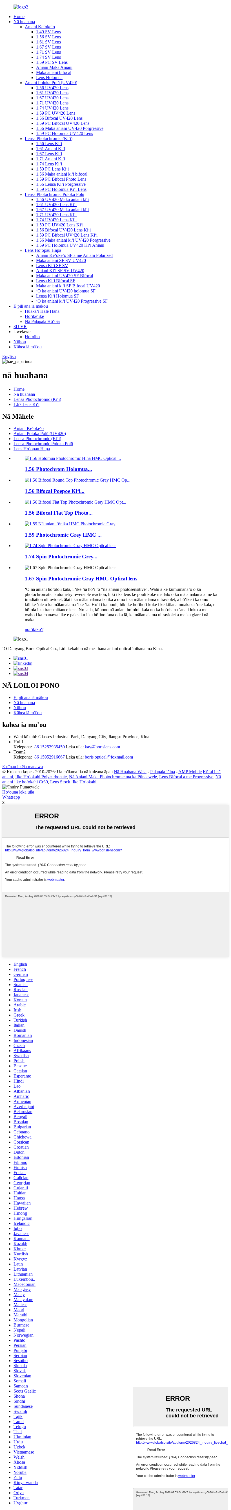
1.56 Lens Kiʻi (49, 143)
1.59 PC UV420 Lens (55, 113)
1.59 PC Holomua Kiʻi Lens (61, 189)
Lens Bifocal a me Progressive (186, 776)
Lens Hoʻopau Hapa (43, 250)
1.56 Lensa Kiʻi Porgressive (61, 184)
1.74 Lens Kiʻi (49, 163)
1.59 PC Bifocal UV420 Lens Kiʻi (66, 235)
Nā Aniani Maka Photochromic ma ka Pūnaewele (113, 776)
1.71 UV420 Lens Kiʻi (56, 214)
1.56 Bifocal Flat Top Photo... (59, 513)
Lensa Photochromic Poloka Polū (54, 194)
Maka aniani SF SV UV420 (61, 260)
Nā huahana (24, 21)
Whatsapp (11, 797)
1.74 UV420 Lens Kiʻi (56, 219)
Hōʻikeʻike (34, 316)
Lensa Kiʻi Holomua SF (57, 296)
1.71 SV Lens (48, 52)
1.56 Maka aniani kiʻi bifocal (61, 174)
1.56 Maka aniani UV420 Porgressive (69, 128)
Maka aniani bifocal (53, 72)
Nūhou (20, 341)
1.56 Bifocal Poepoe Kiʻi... (55, 491)
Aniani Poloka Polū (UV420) (51, 82)
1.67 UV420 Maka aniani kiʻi (62, 209)
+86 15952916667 (48, 757)
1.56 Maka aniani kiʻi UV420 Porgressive (73, 240)
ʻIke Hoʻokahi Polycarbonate (41, 776)
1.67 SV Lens (48, 47)
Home (19, 16)
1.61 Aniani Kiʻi (50, 148)
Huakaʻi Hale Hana (42, 311)
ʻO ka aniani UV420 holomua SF (65, 291)
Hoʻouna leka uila (18, 792)
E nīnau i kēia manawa (22, 766)
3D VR (20, 326)
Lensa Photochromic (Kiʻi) (48, 138)
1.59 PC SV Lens (52, 62)
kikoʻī (38, 629)
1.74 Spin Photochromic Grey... (61, 557)
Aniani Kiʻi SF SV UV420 (60, 270)
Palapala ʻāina (162, 771)
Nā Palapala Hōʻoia (42, 321)
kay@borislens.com (102, 746)
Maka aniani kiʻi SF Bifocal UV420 (68, 285)
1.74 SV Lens (48, 57)
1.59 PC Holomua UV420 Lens (64, 133)
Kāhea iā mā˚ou (28, 346)
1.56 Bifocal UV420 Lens (59, 118)
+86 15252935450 (48, 746)
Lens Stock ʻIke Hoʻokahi (73, 781)
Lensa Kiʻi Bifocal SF (55, 280)
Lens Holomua (49, 77)
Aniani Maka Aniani (54, 67)
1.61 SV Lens (48, 42)
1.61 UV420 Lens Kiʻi (56, 204)
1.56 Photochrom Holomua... (58, 469)
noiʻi (29, 629)
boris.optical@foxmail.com (108, 757)
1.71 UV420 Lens (52, 102)
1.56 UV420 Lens (52, 87)
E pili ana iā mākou (31, 306)
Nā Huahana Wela (130, 771)
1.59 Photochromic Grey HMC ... (63, 535)
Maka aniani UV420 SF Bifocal (64, 275)
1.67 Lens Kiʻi (49, 153)
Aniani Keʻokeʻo (40, 26)
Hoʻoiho (32, 336)
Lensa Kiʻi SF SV (52, 265)
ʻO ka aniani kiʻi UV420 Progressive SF (72, 301)
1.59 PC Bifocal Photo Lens (61, 179)
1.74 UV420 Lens (52, 108)
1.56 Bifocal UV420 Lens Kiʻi (63, 230)
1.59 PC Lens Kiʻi (52, 169)
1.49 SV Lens (48, 31)
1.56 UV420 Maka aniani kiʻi (62, 199)
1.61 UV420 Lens (52, 92)
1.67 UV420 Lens (52, 97)
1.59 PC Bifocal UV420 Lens (62, 123)
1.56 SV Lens (48, 36)
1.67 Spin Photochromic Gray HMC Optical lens (81, 579)
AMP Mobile (190, 771)
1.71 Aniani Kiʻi (50, 158)
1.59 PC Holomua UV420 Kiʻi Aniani (70, 245)
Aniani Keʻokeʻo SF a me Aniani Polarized (74, 255)
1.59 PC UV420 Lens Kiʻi (59, 224)
